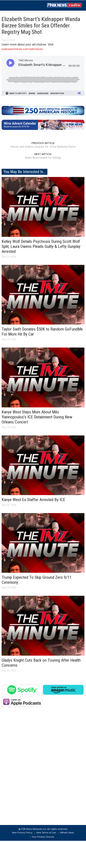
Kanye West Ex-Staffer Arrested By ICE (33, 499)
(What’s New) (67, 832)
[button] (15, 5)
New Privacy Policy (22, 832)
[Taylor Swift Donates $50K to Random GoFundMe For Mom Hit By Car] (43, 294)
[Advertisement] (43, 769)
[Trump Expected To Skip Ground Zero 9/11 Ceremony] (43, 543)
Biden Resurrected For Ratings (43, 157)
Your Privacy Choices (43, 836)
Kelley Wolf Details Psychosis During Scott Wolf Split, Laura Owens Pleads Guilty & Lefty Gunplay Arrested (41, 246)
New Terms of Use (46, 832)
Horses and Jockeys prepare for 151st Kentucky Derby (43, 146)
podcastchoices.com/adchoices (22, 49)
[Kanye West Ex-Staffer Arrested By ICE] (43, 465)
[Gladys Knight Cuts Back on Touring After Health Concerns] (43, 625)
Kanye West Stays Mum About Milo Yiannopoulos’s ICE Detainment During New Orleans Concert (37, 417)
